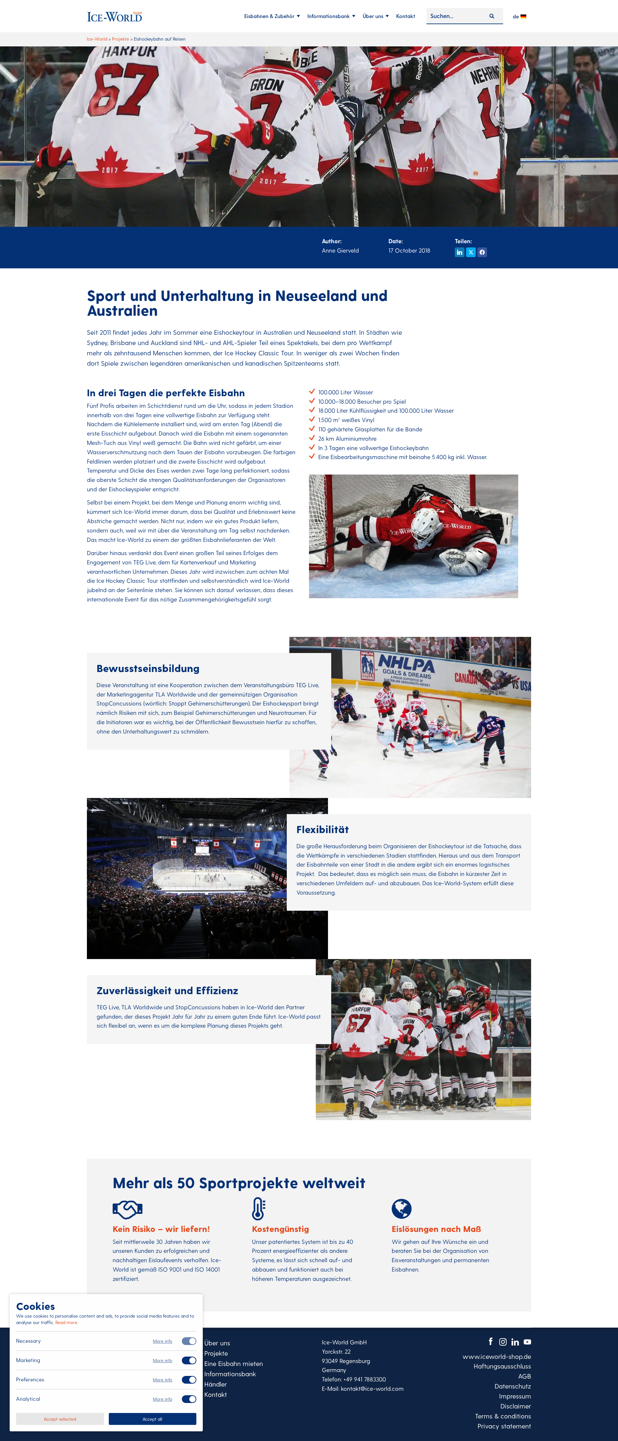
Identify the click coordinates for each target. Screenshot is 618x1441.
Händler (215, 1384)
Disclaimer (516, 1406)
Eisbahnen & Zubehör (269, 16)
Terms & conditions (503, 1416)
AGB (524, 1376)
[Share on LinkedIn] (459, 252)
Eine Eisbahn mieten (233, 1363)
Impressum (515, 1396)
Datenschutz (513, 1386)
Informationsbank (328, 16)
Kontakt (405, 16)
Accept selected (60, 1418)
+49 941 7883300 (364, 1379)
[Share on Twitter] (471, 252)
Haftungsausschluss (502, 1366)
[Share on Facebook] (482, 252)
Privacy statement (504, 1426)
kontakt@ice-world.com (372, 1388)
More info (162, 1341)
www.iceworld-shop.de (497, 1356)
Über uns (373, 16)
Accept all (152, 1418)
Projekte (216, 1353)
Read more (66, 1322)
